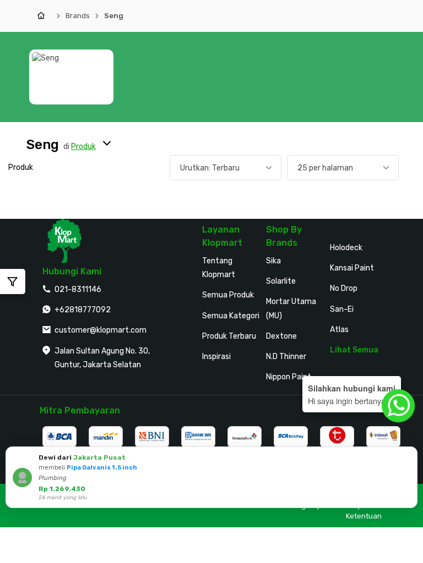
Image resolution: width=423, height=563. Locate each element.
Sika (273, 261)
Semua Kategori (230, 316)
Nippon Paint (288, 377)
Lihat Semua (354, 350)
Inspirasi (216, 356)
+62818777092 (83, 309)
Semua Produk (228, 295)
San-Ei (342, 309)
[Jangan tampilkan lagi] (393, 456)
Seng (113, 16)
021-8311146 (78, 289)
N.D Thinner (286, 356)
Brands (78, 16)
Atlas (339, 329)
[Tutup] (407, 456)
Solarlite (281, 281)
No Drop (343, 288)
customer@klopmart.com (101, 330)
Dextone (281, 336)
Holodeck (346, 247)
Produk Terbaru (229, 336)
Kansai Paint (352, 268)
